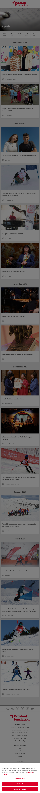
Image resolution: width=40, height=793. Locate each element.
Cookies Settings (20, 778)
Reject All (20, 783)
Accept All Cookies (20, 789)
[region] (20, 778)
